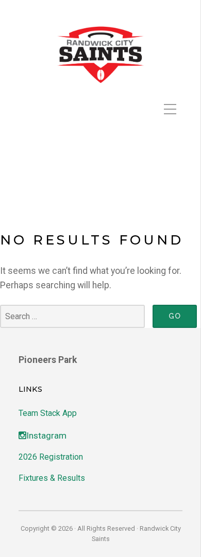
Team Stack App (48, 413)
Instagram (46, 435)
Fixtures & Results (52, 478)
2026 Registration (51, 457)
